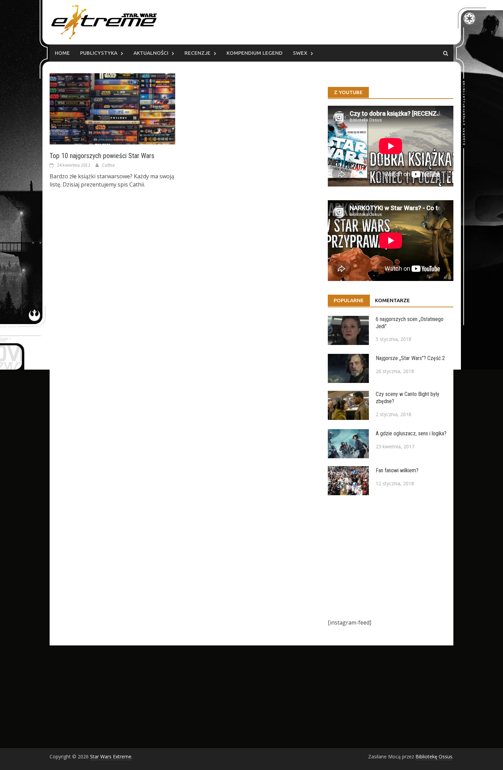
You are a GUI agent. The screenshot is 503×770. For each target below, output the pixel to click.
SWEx (300, 53)
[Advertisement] (390, 557)
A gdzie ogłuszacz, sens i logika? (411, 433)
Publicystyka (98, 53)
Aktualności (150, 53)
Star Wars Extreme (110, 756)
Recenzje (197, 53)
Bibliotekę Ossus (433, 756)
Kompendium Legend (255, 53)
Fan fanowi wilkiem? (397, 470)
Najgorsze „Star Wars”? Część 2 (410, 358)
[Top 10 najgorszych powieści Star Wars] (112, 108)
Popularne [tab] (349, 300)
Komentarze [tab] (392, 300)
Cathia (108, 165)
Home (62, 53)
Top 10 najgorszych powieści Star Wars (102, 156)
